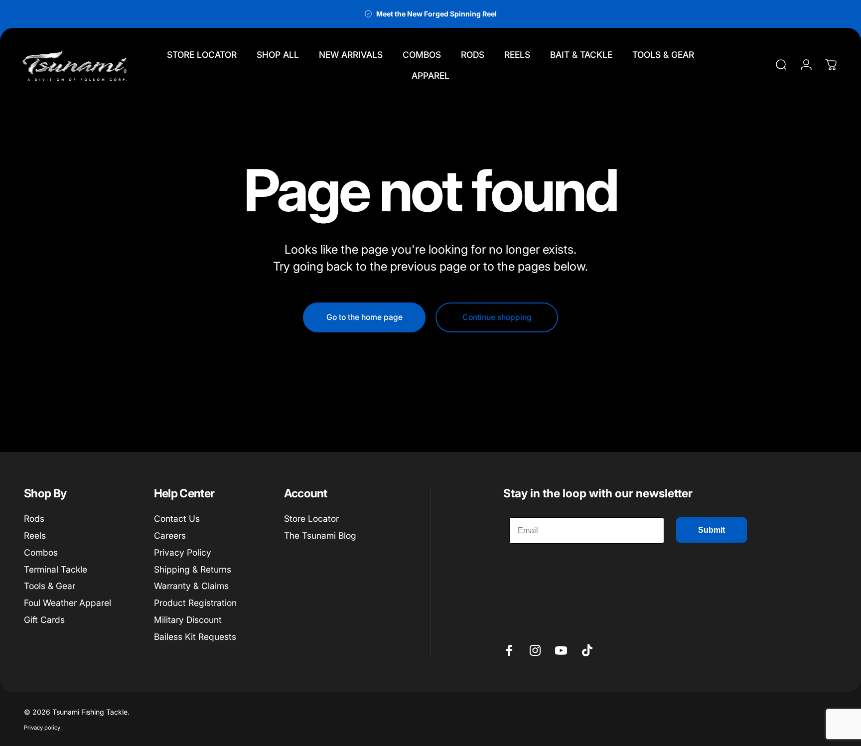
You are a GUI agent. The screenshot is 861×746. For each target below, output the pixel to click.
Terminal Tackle (55, 569)
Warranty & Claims (191, 586)
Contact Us (177, 518)
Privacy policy (42, 727)
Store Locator (311, 518)
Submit (711, 530)
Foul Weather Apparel (67, 602)
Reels (35, 535)
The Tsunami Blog (320, 535)
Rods (34, 518)
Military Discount (188, 619)
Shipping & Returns (192, 569)
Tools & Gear (49, 586)
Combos (41, 552)
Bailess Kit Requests (195, 636)
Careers (170, 535)
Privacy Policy (182, 552)
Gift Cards (44, 619)
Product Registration (195, 602)
